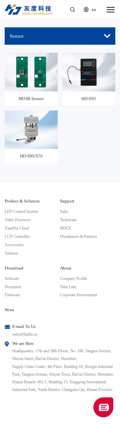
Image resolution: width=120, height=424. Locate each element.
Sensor (17, 36)
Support (67, 200)
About (65, 268)
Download (14, 268)
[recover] (103, 407)
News (9, 309)
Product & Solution (22, 200)
